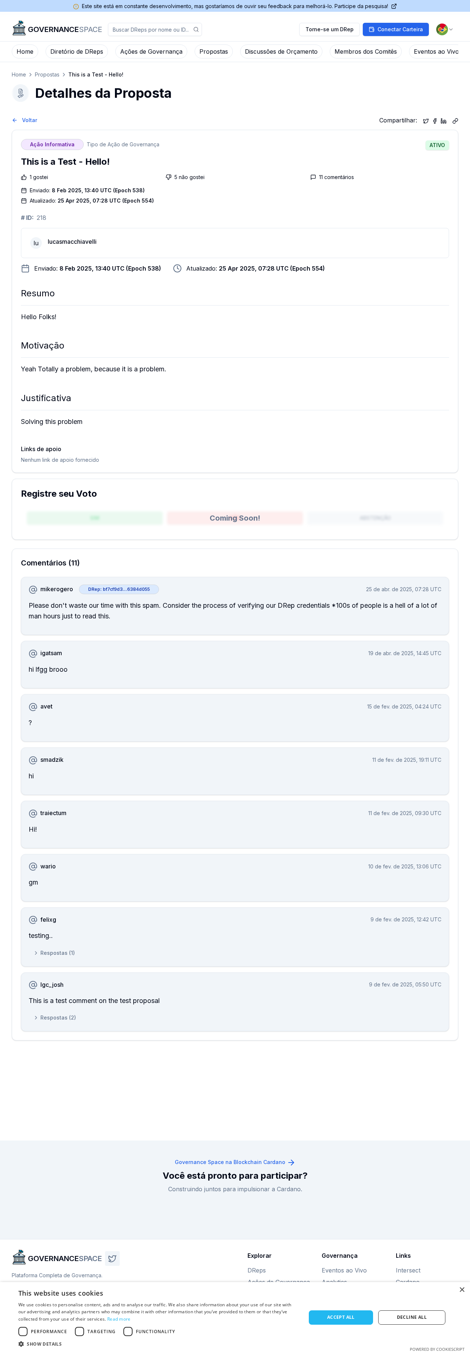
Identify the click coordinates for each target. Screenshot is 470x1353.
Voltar (29, 120)
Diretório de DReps (76, 51)
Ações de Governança (151, 51)
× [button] (461, 1290)
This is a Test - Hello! (95, 74)
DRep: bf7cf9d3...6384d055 (119, 589)
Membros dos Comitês (366, 51)
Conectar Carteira (400, 29)
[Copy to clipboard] (455, 120)
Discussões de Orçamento (281, 51)
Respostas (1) (57, 953)
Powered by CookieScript (437, 1349)
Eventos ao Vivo (436, 51)
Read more (119, 1319)
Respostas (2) (58, 1017)
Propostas (213, 51)
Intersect (408, 1270)
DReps (256, 1270)
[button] (158, 1343)
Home (25, 51)
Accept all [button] (341, 1317)
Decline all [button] (412, 1317)
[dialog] (235, 1317)
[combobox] (445, 29)
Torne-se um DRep (330, 29)
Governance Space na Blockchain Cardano (230, 1162)
